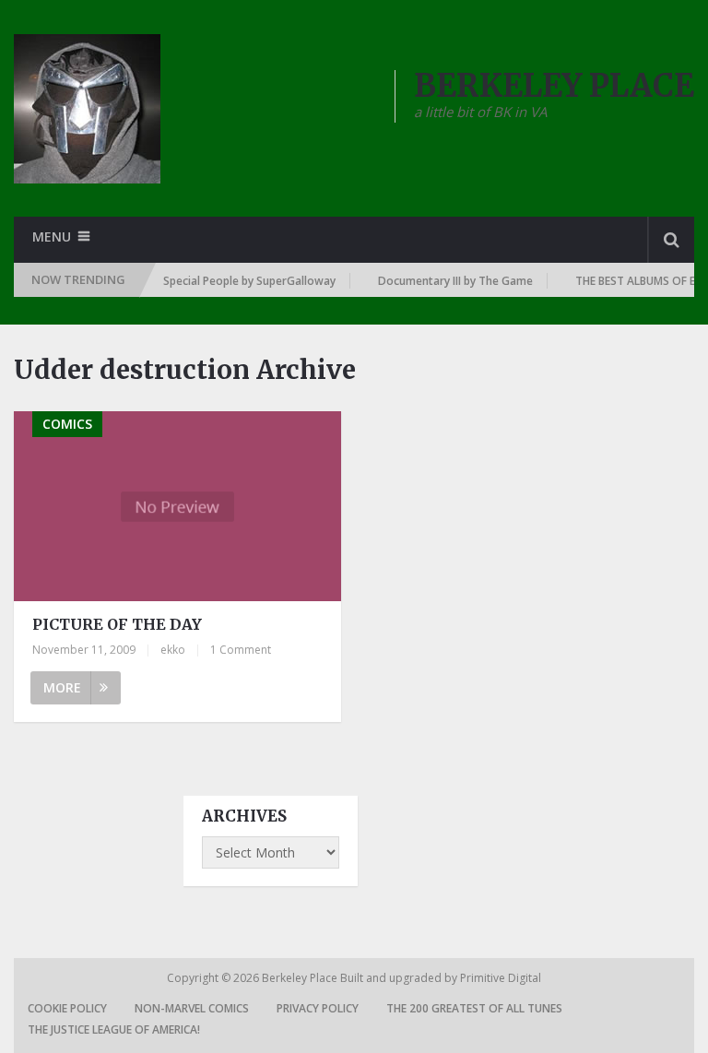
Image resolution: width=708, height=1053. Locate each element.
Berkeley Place (301, 978)
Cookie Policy (67, 1008)
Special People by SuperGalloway (242, 281)
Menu (51, 236)
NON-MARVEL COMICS (192, 1008)
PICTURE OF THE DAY (117, 624)
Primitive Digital (500, 978)
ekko (172, 649)
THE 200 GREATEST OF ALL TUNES (474, 1008)
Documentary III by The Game (448, 281)
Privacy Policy (318, 1008)
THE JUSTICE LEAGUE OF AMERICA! (114, 1029)
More (62, 687)
